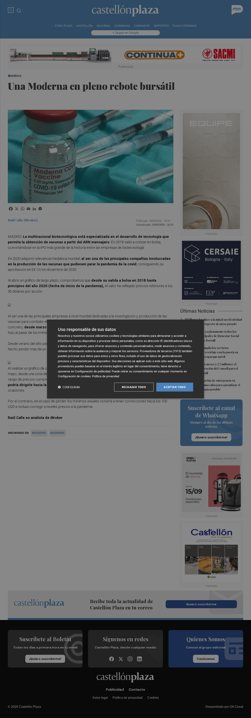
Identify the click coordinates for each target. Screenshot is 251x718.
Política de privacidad (105, 376)
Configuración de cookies (74, 376)
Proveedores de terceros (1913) (160, 351)
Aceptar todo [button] (175, 387)
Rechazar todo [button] (134, 387)
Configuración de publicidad (92, 371)
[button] (69, 387)
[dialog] (125, 359)
